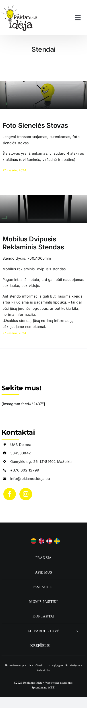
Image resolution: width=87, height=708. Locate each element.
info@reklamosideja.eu (30, 478)
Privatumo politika (19, 665)
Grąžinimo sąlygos (49, 665)
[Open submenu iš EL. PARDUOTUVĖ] (77, 631)
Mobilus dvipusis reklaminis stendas (33, 243)
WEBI (51, 687)
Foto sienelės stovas (35, 125)
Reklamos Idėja (33, 682)
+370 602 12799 (24, 470)
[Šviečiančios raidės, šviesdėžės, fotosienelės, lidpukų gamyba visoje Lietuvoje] (19, 6)
